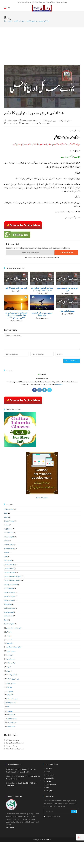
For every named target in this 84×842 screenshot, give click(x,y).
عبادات (10, 640)
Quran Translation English (12, 576)
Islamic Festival (9, 545)
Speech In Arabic (9, 592)
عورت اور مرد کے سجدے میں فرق (67, 289)
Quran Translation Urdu (12, 580)
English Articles (9, 521)
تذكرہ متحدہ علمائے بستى (14, 628)
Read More (58, 384)
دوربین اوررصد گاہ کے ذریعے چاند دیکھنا (42, 314)
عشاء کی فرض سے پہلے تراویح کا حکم (37, 21)
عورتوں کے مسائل (12, 699)
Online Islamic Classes (24, 2)
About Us (49, 768)
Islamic (6, 541)
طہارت (9, 667)
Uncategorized (9, 612)
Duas (5, 513)
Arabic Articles (8, 509)
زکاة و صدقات (11, 663)
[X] (49, 390)
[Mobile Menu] (5, 8)
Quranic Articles (51, 784)
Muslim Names (9, 549)
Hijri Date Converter (39, 2)
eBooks (6, 517)
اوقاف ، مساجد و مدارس (14, 647)
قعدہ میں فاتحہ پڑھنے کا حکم (16, 288)
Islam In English (9, 537)
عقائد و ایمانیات (11, 683)
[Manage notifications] (79, 837)
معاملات (10, 711)
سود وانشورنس (11, 722)
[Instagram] (39, 390)
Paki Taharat (8, 561)
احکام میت (10, 643)
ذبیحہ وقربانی (11, 659)
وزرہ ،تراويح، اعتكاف (49, 121)
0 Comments (12, 123)
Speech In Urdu (9, 600)
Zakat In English (9, 624)
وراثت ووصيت (11, 726)
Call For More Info (42, 498)
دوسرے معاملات (11, 718)
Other (6, 556)
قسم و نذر (9, 671)
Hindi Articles (8, 533)
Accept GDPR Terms (53, 816)
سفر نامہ (9, 636)
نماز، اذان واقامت (64, 121)
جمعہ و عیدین (11, 651)
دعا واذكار (9, 632)
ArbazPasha (10, 769)
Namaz (6, 553)
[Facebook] (34, 390)
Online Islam (12, 121)
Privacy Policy (50, 2)
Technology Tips (9, 608)
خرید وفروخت (11, 714)
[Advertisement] (42, 49)
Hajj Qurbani (8, 529)
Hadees (6, 525)
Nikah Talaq (49, 791)
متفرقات (9, 687)
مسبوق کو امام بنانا (68, 311)
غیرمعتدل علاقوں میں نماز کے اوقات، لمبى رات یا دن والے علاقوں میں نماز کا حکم (16, 315)
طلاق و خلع (10, 695)
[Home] (5, 21)
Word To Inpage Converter (15, 749)
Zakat (6, 620)
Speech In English (9, 596)
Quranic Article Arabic (11, 584)
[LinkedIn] (44, 390)
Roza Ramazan (9, 588)
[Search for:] (8, 8)
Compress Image (61, 2)
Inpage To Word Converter (15, 743)
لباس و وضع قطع (11, 702)
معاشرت (10, 691)
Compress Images (12, 746)
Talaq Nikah (8, 604)
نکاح (8, 706)
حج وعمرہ (10, 655)
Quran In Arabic (9, 564)
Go (74, 811)
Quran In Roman (9, 572)
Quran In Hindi (9, 568)
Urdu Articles (8, 616)
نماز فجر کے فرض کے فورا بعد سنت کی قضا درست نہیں (42, 289)
